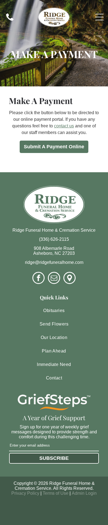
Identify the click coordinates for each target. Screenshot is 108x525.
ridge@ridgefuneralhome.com (54, 262)
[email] (54, 278)
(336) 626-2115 (54, 239)
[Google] (69, 278)
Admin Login (84, 493)
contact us (64, 126)
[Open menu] (99, 17)
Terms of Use (55, 493)
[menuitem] (54, 311)
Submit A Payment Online (54, 146)
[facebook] (38, 278)
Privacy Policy (25, 493)
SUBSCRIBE (54, 458)
